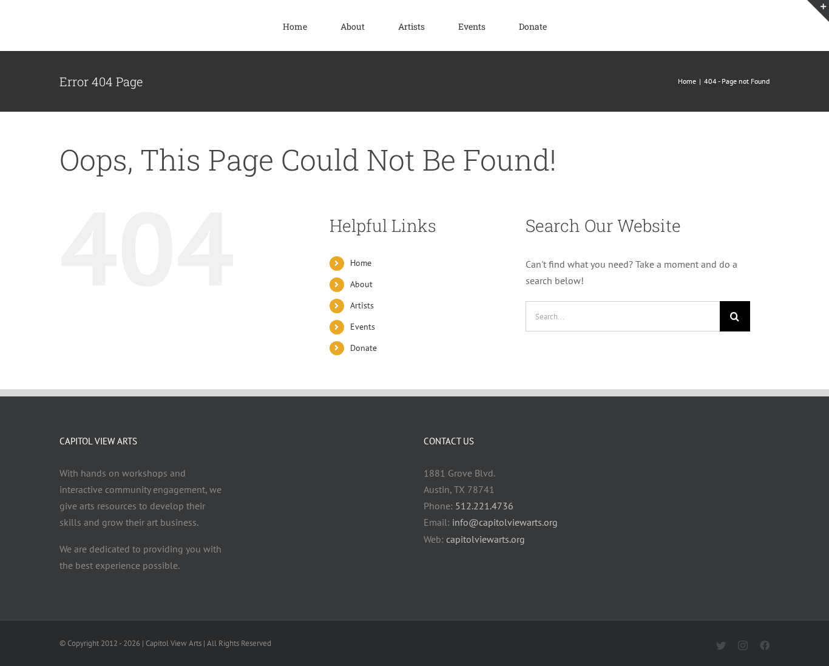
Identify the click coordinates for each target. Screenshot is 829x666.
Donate (363, 347)
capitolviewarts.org (485, 539)
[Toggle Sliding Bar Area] (818, 11)
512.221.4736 (484, 506)
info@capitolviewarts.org (505, 522)
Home (360, 262)
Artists (362, 305)
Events (362, 326)
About (361, 284)
